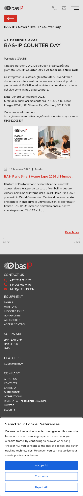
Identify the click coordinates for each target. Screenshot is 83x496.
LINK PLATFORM (13, 339)
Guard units (12, 315)
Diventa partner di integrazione (25, 401)
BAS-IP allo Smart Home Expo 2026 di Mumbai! (39, 176)
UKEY (7, 348)
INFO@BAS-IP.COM (21, 289)
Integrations (13, 396)
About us (10, 379)
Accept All (41, 465)
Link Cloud (11, 344)
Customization (14, 363)
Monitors (10, 306)
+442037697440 (20, 285)
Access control (15, 324)
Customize (41, 476)
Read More (72, 232)
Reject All (41, 487)
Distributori (12, 392)
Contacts (10, 383)
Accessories (12, 320)
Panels (8, 302)
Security (9, 409)
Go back (10, 18)
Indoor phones (14, 311)
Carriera (10, 388)
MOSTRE (9, 405)
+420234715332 (20, 280)
